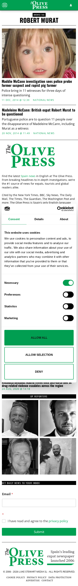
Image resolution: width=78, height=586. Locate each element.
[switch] (68, 295)
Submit (39, 532)
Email (7, 494)
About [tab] (64, 219)
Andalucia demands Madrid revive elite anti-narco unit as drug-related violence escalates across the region (37, 384)
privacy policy (58, 521)
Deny (39, 371)
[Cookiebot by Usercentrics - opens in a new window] (57, 208)
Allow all (39, 337)
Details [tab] (39, 219)
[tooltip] (20, 418)
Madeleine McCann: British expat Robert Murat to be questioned (38, 112)
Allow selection (39, 354)
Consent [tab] (14, 219)
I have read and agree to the (38, 521)
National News (43, 100)
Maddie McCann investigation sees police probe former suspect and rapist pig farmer (37, 83)
